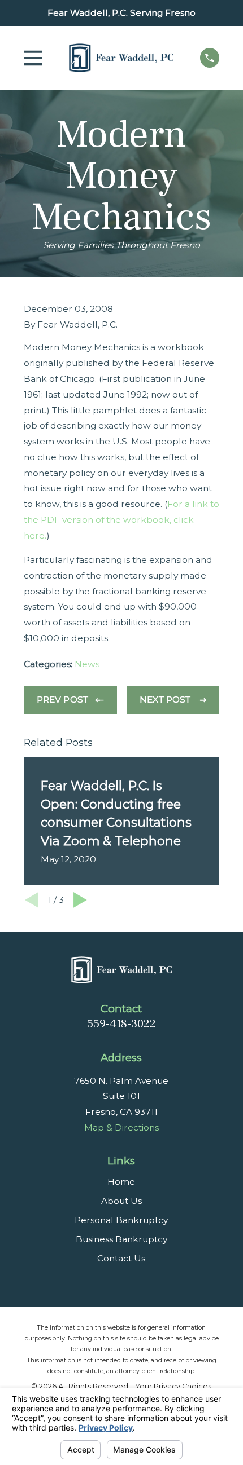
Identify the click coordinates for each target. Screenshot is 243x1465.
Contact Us (121, 1258)
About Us (121, 1200)
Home (121, 1181)
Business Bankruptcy (121, 1239)
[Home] (121, 58)
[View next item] (80, 900)
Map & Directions (121, 1127)
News (87, 664)
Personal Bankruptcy (121, 1220)
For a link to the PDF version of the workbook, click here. (121, 519)
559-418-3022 (121, 1023)
